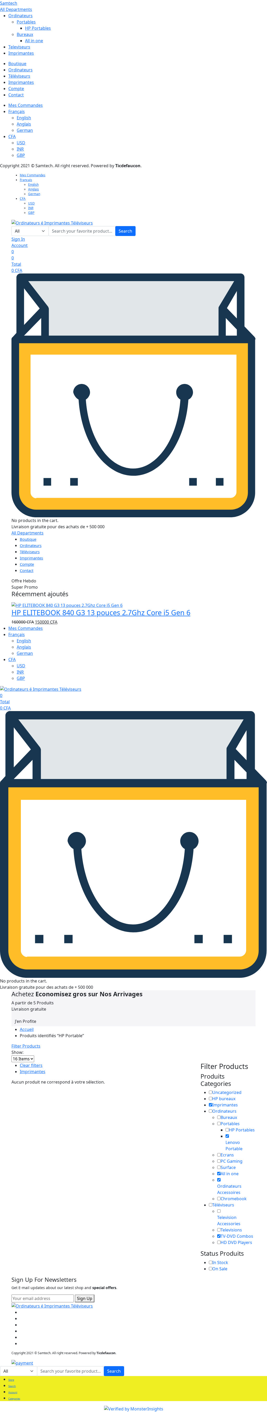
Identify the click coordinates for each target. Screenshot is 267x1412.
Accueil (27, 1029)
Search (125, 231)
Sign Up (84, 1298)
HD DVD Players (236, 1242)
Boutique (17, 63)
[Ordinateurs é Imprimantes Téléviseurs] (52, 222)
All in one (34, 40)
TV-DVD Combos (237, 1236)
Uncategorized (226, 1092)
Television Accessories (228, 1221)
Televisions (231, 1230)
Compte (16, 88)
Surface (228, 1167)
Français (16, 111)
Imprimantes (21, 53)
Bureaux (25, 34)
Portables (26, 22)
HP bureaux (223, 1099)
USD (21, 143)
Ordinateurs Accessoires (229, 1189)
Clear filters (31, 1065)
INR (20, 149)
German (25, 130)
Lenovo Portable (234, 1146)
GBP (21, 155)
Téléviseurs (19, 76)
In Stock (220, 1262)
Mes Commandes (25, 105)
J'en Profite (25, 1021)
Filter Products (25, 1046)
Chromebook (234, 1199)
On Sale (219, 1269)
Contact (16, 95)
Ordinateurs (20, 15)
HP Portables (38, 28)
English (24, 118)
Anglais (24, 124)
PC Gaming (231, 1161)
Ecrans (227, 1155)
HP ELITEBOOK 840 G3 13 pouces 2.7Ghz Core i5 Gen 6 (100, 612)
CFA (12, 136)
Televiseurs (19, 47)
